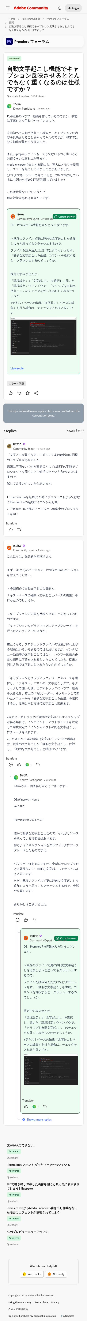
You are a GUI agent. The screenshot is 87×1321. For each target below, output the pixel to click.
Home (12, 18)
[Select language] (59, 8)
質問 (11, 22)
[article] (43, 487)
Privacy (55, 1302)
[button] (7, 9)
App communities (31, 18)
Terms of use (41, 1302)
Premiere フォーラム (57, 18)
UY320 (17, 444)
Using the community (19, 1302)
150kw (20, 214)
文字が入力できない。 (21, 1145)
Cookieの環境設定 (18, 1309)
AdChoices (68, 1315)
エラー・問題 (16, 383)
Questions (12, 1157)
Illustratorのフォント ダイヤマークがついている (38, 1164)
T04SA (17, 104)
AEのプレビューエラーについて (27, 1232)
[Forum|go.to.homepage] (31, 8)
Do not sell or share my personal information (32, 1315)
